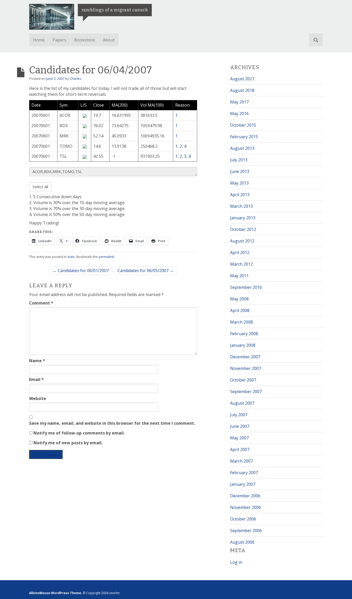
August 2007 (242, 403)
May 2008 (239, 299)
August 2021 (242, 79)
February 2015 (244, 137)
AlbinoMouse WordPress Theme (55, 593)
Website (37, 398)
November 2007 (245, 368)
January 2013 (242, 218)
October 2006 (243, 519)
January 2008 (242, 345)
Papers (59, 40)
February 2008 (244, 333)
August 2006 (242, 542)
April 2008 (239, 310)
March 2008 (241, 322)
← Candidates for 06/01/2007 (81, 270)
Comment (41, 303)
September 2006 (246, 530)
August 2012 (242, 241)
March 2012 (241, 264)
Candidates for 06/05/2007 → (146, 270)
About (109, 40)
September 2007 (246, 391)
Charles (75, 78)
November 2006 (245, 507)
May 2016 (239, 113)
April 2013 (239, 194)
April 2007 (239, 449)
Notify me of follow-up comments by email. (79, 433)
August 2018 (242, 90)
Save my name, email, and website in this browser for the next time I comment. (112, 423)
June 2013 (239, 171)
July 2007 (238, 415)
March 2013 (241, 206)
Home (39, 40)
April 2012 (239, 252)
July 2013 (238, 160)
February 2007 (244, 472)
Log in (236, 562)
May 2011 (239, 276)
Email (36, 379)
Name (37, 360)
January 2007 (242, 484)
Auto (71, 256)
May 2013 (239, 183)
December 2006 (245, 496)
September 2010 (246, 287)
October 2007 (243, 380)
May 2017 (239, 102)
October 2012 (243, 229)
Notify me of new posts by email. (68, 443)
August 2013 (242, 148)
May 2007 (239, 438)
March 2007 (241, 461)
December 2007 (245, 357)
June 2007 (239, 426)
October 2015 (243, 125)
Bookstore (84, 40)
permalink (106, 256)
